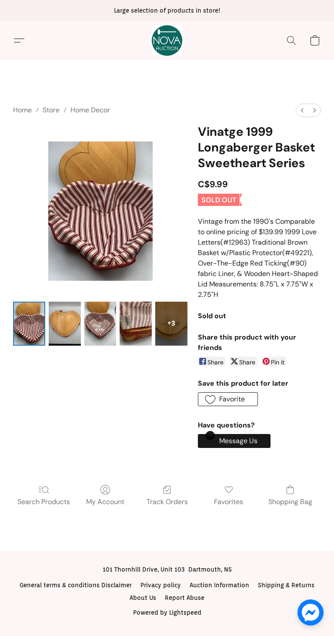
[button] (167, 40)
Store (51, 109)
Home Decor (90, 109)
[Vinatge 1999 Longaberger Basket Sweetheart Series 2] (100, 324)
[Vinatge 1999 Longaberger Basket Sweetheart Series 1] (65, 324)
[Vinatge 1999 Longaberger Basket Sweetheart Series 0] (29, 324)
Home (22, 109)
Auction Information (219, 585)
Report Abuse (184, 597)
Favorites (228, 501)
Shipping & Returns (286, 585)
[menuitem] (302, 110)
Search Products (43, 501)
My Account (105, 501)
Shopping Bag (290, 501)
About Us (143, 597)
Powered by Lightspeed (167, 612)
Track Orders (167, 501)
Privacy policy (160, 585)
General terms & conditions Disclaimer (76, 585)
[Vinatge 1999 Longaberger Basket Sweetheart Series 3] (136, 324)
